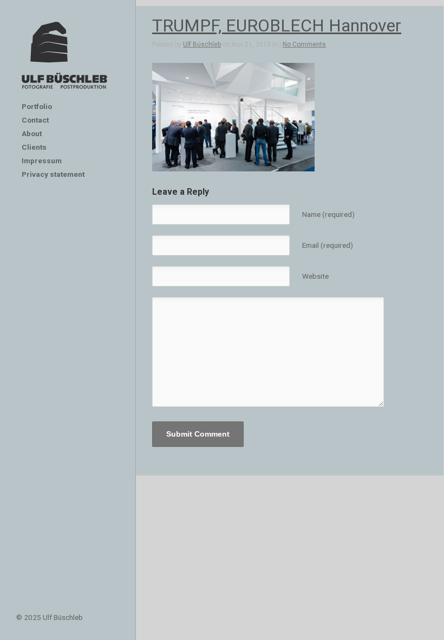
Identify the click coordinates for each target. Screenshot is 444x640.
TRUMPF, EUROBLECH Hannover (276, 25)
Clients (34, 147)
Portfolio (37, 106)
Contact (35, 120)
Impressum (42, 160)
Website (315, 276)
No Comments (304, 44)
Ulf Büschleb (202, 44)
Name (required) (328, 214)
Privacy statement (53, 174)
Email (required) (327, 245)
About (32, 133)
